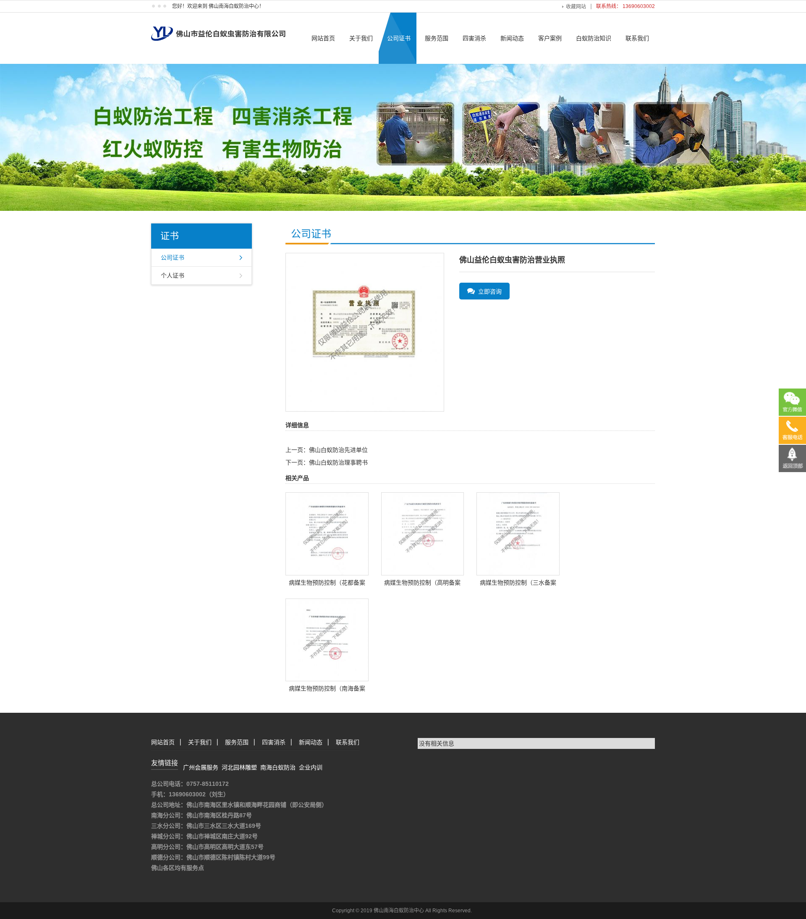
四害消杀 (474, 38)
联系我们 (637, 38)
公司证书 (399, 38)
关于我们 (361, 38)
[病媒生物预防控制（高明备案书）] (422, 533)
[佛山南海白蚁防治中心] (218, 26)
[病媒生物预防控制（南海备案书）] (327, 639)
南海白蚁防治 (278, 767)
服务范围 (436, 38)
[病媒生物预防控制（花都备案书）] (327, 533)
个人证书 (172, 275)
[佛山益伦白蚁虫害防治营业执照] (364, 331)
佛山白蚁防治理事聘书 (338, 462)
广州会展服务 (200, 767)
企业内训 (310, 767)
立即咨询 (488, 291)
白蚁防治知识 (593, 38)
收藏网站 (576, 7)
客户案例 (550, 38)
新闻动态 (512, 38)
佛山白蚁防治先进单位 (338, 449)
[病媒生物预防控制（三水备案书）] (518, 533)
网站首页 (323, 38)
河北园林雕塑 (239, 767)
